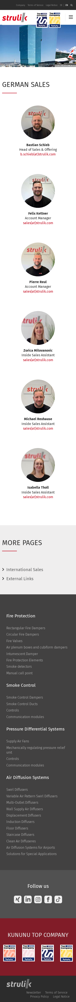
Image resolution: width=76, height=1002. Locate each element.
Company (20, 5)
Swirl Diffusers (17, 790)
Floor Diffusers (17, 828)
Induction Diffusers (20, 822)
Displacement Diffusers (23, 815)
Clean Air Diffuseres (21, 841)
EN (66, 5)
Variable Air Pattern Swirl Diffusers (31, 796)
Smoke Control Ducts (22, 704)
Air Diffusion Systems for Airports (30, 848)
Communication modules (25, 717)
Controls (12, 710)
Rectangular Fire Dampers (25, 628)
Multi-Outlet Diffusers (22, 803)
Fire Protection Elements (24, 660)
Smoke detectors (19, 667)
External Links (19, 578)
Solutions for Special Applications (31, 854)
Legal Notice (51, 5)
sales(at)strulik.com (38, 223)
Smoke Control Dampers (24, 697)
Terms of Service (35, 5)
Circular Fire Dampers (22, 634)
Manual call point (19, 673)
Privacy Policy (39, 996)
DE (61, 5)
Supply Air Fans (17, 741)
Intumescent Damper (22, 654)
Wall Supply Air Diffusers (24, 809)
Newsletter (33, 992)
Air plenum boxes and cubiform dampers (36, 647)
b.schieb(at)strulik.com (38, 154)
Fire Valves (14, 641)
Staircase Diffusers (20, 835)
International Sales (24, 569)
